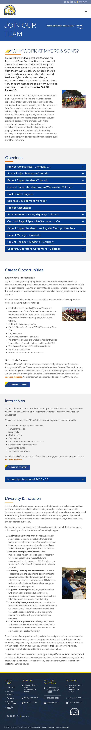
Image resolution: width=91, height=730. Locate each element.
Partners (10, 698)
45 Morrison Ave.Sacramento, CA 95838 (53, 690)
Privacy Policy (47, 727)
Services (10, 691)
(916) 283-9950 (52, 698)
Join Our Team (10, 708)
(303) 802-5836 (75, 702)
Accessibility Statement (61, 727)
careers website (13, 377)
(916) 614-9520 (52, 703)
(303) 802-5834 (75, 697)
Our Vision (11, 687)
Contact (83, 2)
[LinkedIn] (71, 2)
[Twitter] (75, 2)
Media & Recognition (11, 702)
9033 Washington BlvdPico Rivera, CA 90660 (31, 688)
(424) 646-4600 (31, 697)
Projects (10, 694)
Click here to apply (17, 384)
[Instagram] (68, 2)
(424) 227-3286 (31, 702)
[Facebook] (7, 716)
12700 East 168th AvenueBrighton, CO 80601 (75, 688)
